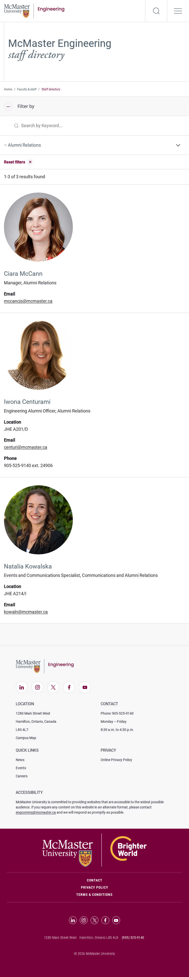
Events (21, 768)
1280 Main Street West (33, 713)
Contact (115, 880)
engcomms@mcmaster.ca (36, 812)
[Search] (156, 11)
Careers (22, 776)
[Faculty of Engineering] (34, 10)
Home (8, 89)
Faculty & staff (26, 89)
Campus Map (26, 738)
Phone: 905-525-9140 (117, 713)
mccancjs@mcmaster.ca (28, 301)
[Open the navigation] (178, 11)
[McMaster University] (94, 850)
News (20, 760)
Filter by (25, 106)
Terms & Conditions (94, 895)
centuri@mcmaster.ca (25, 447)
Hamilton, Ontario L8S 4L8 (98, 937)
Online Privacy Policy (116, 760)
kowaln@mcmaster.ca (26, 611)
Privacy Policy (94, 887)
